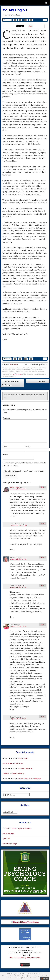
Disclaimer (36, 957)
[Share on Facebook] (15, 20)
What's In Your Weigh (10, 843)
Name (5, 446)
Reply (42, 487)
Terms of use (14, 957)
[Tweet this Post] (20, 20)
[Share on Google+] (31, 20)
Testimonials (17, 977)
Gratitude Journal (8, 833)
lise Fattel (6, 773)
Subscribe (9, 977)
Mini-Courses (23, 758)
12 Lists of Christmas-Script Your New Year (17, 828)
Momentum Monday (25, 768)
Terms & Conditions (15, 976)
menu (46, 2)
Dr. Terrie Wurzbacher (13, 15)
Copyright (37, 976)
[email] (45, 20)
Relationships (13, 365)
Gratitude (43, 381)
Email (28, 446)
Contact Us (45, 976)
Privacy (24, 976)
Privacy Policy (26, 957)
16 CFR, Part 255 (17, 374)
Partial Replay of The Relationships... (10, 383)
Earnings (30, 976)
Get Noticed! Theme (37, 974)
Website (5, 454)
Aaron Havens (7, 763)
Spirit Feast (6, 838)
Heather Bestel (14, 487)
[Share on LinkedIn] (26, 20)
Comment (7, 20)
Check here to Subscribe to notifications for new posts (23, 471)
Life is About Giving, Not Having (30, 778)
